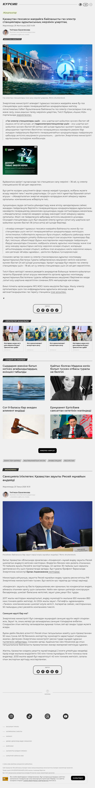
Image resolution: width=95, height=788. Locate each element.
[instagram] (11, 716)
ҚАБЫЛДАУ (78, 778)
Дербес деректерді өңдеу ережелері (19, 741)
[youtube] (65, 716)
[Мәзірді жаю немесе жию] (90, 4)
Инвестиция (54, 461)
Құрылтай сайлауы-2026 (15, 756)
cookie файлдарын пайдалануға (35, 780)
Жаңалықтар (9, 12)
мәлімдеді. (54, 572)
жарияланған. (24, 115)
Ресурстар (69, 461)
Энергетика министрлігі (12, 39)
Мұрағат (9, 736)
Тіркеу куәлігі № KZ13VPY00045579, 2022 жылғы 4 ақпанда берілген (24, 770)
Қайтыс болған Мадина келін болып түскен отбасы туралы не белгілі (70, 369)
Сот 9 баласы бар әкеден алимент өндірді (20, 409)
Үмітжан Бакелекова (20, 30)
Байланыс (10, 746)
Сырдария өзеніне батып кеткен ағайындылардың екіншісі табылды (20, 369)
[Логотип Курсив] (10, 4)
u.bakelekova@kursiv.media (19, 34)
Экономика (11, 470)
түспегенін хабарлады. (15, 642)
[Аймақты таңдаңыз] (80, 4)
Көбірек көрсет (47, 451)
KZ (85, 5)
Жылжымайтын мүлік (34, 461)
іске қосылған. (58, 292)
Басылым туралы (12, 726)
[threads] (47, 716)
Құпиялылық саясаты (14, 731)
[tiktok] (29, 716)
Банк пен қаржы (12, 461)
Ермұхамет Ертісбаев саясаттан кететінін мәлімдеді (70, 409)
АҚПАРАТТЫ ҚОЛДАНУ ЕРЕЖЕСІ (16, 751)
